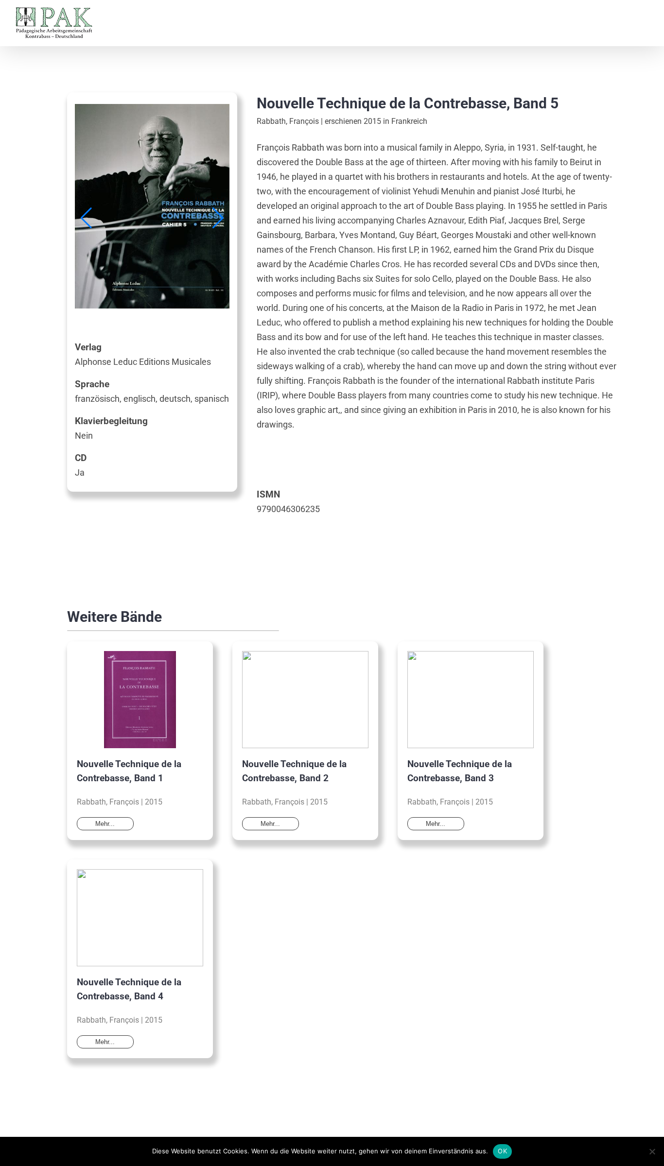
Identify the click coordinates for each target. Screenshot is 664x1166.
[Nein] (652, 1151)
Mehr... (105, 823)
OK (502, 1151)
